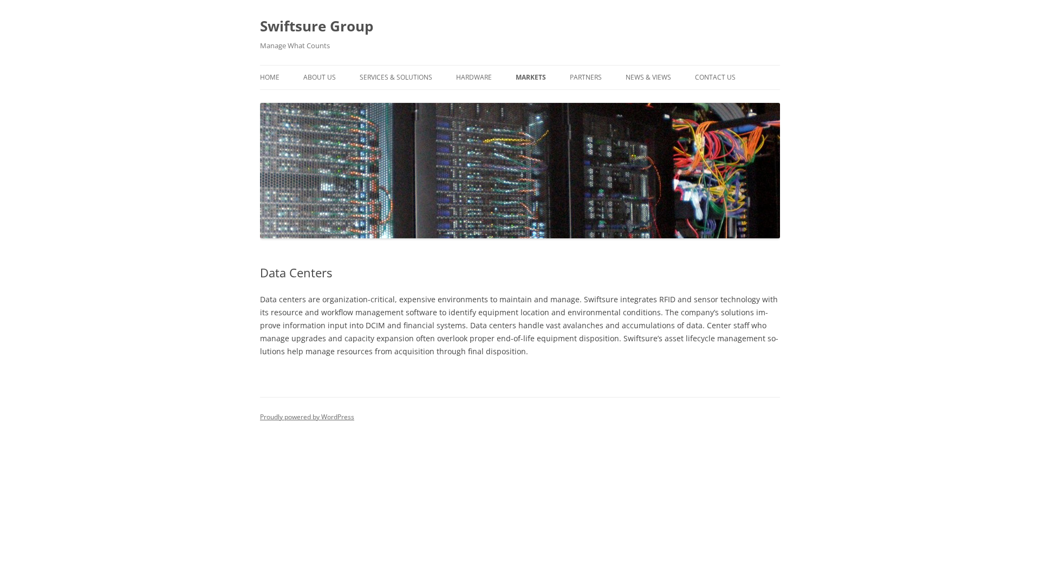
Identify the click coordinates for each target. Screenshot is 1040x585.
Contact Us (715, 77)
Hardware (474, 77)
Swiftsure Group (316, 26)
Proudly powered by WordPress (307, 416)
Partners (586, 77)
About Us (319, 77)
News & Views (648, 77)
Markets (531, 77)
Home (270, 77)
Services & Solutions (396, 77)
